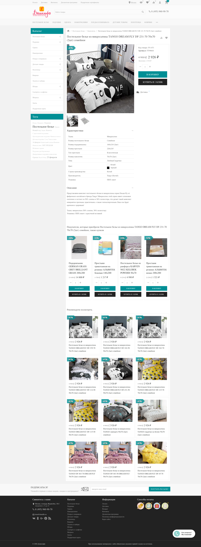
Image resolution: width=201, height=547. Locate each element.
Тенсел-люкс (52, 139)
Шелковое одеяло (38, 148)
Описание (72, 187)
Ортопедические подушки (41, 136)
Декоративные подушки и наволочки (45, 154)
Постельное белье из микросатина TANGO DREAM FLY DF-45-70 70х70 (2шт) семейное (151, 473)
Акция (43, 130)
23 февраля (52, 157)
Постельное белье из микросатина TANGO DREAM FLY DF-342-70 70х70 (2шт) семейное (151, 348)
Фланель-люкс (37, 145)
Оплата (34, 2)
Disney (35, 123)
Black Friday (42, 157)
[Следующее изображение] (88, 248)
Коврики (148, 22)
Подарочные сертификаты (90, 2)
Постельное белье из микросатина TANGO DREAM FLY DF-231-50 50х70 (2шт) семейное (116, 390)
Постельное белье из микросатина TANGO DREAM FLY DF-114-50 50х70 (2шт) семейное (82, 390)
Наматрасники (81, 22)
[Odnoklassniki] (37, 518)
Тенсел (57, 127)
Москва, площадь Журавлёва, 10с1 (47, 504)
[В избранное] (166, 38)
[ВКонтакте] (33, 518)
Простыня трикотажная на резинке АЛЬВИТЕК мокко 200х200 (156, 267)
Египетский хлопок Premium (50, 142)
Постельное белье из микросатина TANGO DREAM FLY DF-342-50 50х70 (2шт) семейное (116, 348)
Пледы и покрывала (100, 22)
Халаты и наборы (39, 81)
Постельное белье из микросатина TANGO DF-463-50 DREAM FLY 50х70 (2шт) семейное (116, 473)
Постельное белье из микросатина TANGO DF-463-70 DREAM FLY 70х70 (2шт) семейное (82, 473)
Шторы (35, 86)
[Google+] (41, 518)
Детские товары (120, 22)
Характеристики (75, 130)
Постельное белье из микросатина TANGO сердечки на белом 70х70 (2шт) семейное (151, 431)
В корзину (152, 74)
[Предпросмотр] (79, 248)
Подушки (56, 22)
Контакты (54, 2)
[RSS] (49, 518)
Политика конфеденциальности (113, 517)
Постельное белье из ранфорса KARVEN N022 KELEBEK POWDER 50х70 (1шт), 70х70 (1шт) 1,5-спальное (130, 271)
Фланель (49, 130)
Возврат (105, 509)
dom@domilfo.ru (41, 514)
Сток (46, 139)
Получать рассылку (159, 489)
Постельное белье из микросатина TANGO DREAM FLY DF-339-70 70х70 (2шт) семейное (82, 348)
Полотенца (136, 22)
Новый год (37, 130)
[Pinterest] (45, 518)
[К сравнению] (161, 38)
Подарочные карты (39, 108)
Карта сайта (106, 519)
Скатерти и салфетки (40, 92)
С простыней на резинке (41, 133)
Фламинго (40, 123)
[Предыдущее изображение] (70, 248)
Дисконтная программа (69, 2)
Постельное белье (40, 22)
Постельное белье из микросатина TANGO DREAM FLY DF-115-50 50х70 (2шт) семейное (82, 431)
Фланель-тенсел (55, 136)
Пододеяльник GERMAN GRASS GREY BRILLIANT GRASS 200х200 (78, 267)
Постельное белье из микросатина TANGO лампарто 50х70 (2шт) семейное (116, 431)
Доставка (44, 2)
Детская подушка (38, 139)
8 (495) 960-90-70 (160, 11)
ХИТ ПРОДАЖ (47, 145)
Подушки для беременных (41, 151)
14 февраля (36, 142)
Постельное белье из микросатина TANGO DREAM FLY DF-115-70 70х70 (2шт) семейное (151, 390)
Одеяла (67, 22)
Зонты (35, 103)
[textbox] (100, 12)
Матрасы (36, 97)
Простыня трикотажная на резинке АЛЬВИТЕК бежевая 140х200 (105, 267)
